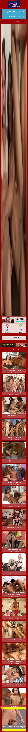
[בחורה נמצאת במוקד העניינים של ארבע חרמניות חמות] (14, 562)
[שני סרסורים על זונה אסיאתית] (14, 517)
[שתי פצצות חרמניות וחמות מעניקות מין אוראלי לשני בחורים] (14, 360)
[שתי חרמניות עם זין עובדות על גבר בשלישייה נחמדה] (14, 472)
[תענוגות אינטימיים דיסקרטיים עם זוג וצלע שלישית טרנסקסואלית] (14, 450)
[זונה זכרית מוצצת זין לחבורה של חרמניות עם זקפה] (14, 629)
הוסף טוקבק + (14, 338)
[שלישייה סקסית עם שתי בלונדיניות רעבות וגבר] (14, 651)
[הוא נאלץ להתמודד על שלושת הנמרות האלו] (14, 405)
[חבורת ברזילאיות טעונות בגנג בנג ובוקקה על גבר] (14, 427)
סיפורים (11, 16)
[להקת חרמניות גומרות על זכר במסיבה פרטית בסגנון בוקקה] (14, 383)
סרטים (21, 12)
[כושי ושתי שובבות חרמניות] (14, 607)
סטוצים (21, 16)
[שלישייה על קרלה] (14, 696)
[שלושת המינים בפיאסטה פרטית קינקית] (14, 584)
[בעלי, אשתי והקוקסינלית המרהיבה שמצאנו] (14, 539)
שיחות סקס (10, 12)
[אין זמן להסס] (14, 495)
